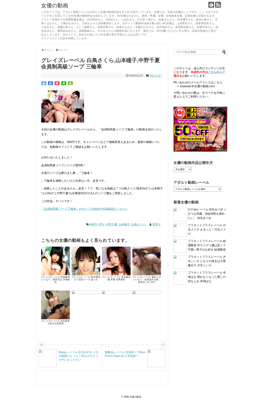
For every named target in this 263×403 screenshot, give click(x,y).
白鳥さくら (139, 224)
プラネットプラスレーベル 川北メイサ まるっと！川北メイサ (207, 229)
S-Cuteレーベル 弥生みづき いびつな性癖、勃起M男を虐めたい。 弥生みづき (207, 214)
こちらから (215, 72)
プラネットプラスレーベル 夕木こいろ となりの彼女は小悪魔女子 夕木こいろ (207, 261)
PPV (101, 224)
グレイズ (155, 75)
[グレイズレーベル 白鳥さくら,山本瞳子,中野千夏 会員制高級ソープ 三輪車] (50, 83)
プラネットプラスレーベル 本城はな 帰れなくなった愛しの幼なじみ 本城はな (207, 277)
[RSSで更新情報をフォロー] (218, 5)
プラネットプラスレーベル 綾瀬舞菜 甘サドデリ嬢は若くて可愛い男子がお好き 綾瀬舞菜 (207, 245)
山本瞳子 (124, 224)
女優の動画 (54, 5)
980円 (93, 224)
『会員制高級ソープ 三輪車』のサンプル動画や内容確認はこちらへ (84, 208)
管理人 (156, 224)
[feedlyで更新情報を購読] (211, 5)
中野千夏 (111, 224)
